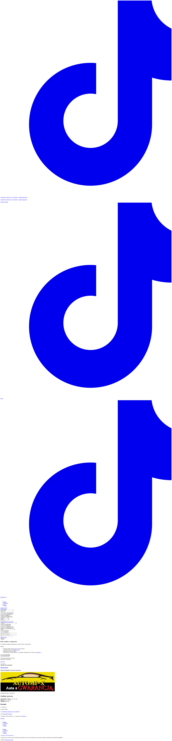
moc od (2, 633)
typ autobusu (3, 614)
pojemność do (3, 628)
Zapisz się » (38, 652)
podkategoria (3, 616)
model (2, 611)
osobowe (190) (4, 607)
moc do (2, 634)
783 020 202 (3, 197)
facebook (2, 202)
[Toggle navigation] (1, 598)
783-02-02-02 (4, 667)
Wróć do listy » (16, 650)
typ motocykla (4, 612)
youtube (6, 202)
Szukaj (2, 638)
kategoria (2, 615)
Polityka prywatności (10, 735)
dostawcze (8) (3, 609)
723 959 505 (15, 197)
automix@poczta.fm (22, 197)
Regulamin (3, 735)
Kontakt (5, 605)
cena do (2, 632)
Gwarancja (5, 603)
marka (2, 610)
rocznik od (3, 624)
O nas (4, 604)
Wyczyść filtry (4, 637)
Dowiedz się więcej (9, 739)
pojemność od (3, 627)
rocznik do (3, 625)
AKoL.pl (24, 716)
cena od (2, 630)
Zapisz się (3, 661)
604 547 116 (9, 197)
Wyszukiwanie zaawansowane (7, 621)
